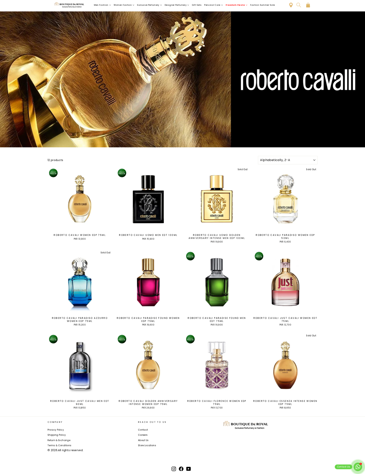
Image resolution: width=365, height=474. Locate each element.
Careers (143, 434)
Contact (143, 429)
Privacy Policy (56, 429)
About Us (143, 440)
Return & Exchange (59, 440)
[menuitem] (102, 5)
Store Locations (147, 445)
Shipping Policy (57, 434)
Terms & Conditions (59, 445)
